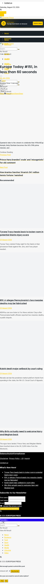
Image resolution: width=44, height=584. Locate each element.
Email (2, 503)
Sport (6, 542)
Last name (4, 500)
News (6, 33)
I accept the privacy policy (12, 506)
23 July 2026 (5, 78)
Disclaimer (4, 458)
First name (4, 497)
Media (6, 63)
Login (2, 15)
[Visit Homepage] (7, 17)
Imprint (27, 458)
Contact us (8, 3)
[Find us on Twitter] (1, 10)
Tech (6, 540)
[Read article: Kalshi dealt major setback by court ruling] (22, 343)
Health (7, 59)
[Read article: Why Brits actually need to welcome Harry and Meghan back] (22, 405)
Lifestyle (7, 550)
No (6, 581)
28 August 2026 (6, 439)
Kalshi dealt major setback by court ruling (21, 368)
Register (3, 12)
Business (7, 537)
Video (4, 80)
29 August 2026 (6, 240)
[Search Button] (18, 49)
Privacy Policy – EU (16, 458)
